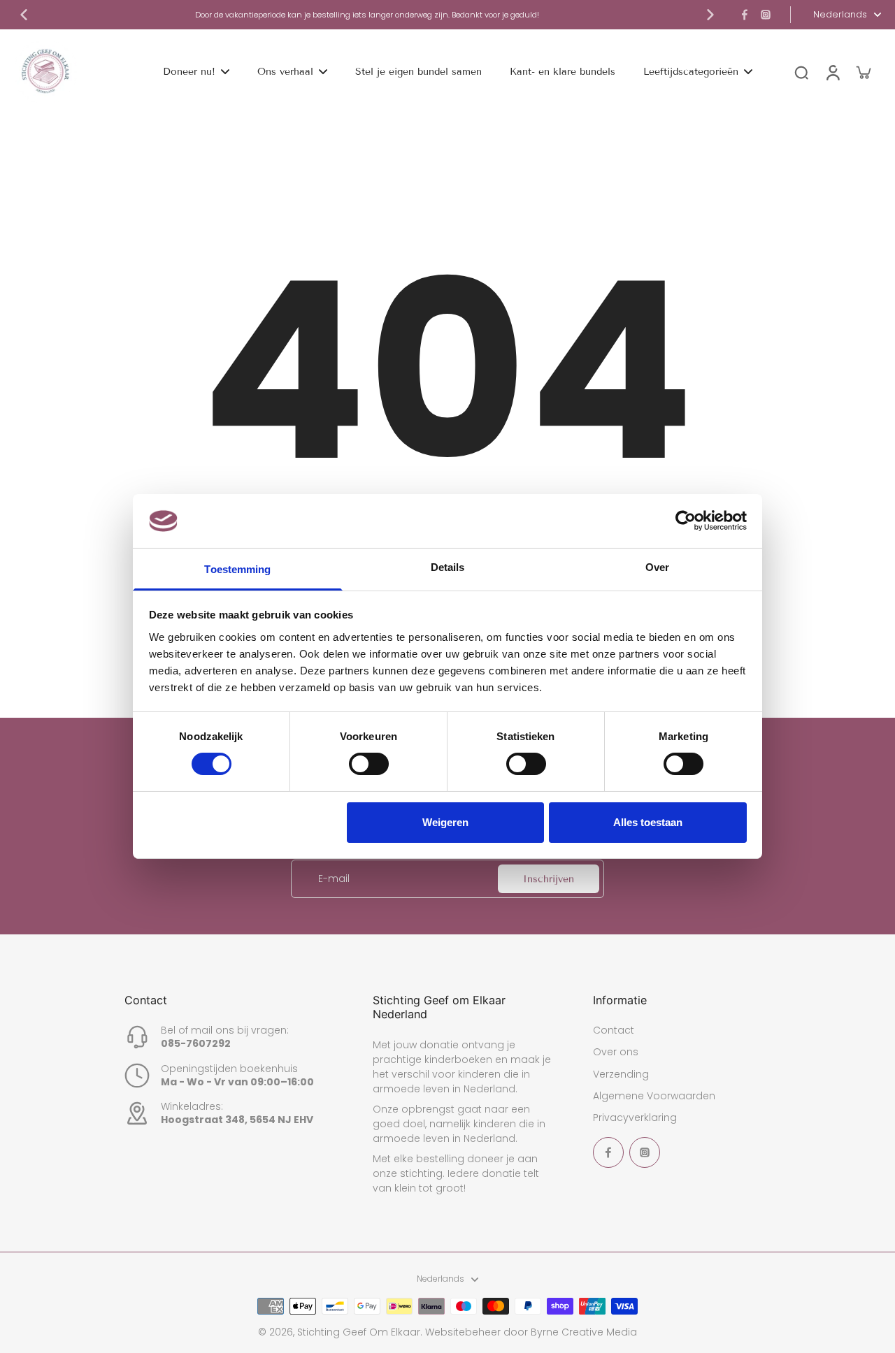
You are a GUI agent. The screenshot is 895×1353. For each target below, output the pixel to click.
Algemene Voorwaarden (654, 1096)
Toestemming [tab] (237, 569)
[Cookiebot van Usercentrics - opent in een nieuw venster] (685, 520)
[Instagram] (765, 14)
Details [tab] (448, 567)
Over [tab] (657, 567)
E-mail (334, 878)
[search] (801, 72)
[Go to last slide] (23, 14)
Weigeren (445, 822)
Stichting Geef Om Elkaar (358, 1332)
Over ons (615, 1052)
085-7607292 (196, 1043)
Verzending (621, 1074)
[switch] (369, 764)
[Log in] (832, 72)
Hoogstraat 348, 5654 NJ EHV (237, 1120)
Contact (613, 1030)
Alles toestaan (647, 822)
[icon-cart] (862, 72)
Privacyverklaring (635, 1117)
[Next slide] (710, 14)
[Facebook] (744, 14)
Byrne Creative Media (584, 1332)
